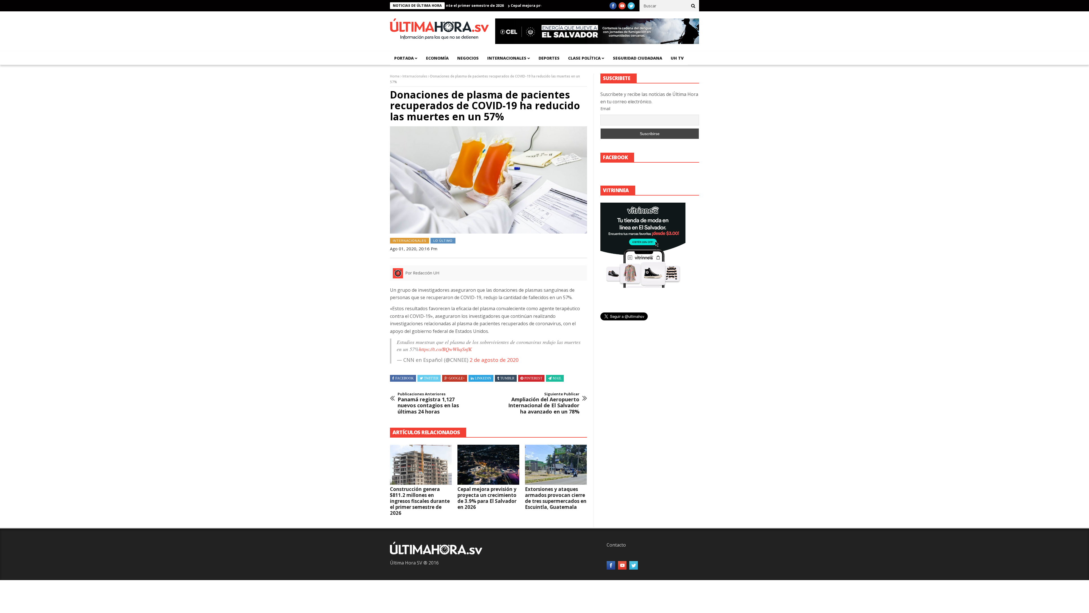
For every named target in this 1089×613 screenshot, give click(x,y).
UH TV (677, 58)
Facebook (404, 378)
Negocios (468, 58)
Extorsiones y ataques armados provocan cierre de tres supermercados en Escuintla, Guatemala (555, 498)
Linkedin (483, 378)
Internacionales (506, 58)
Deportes (549, 58)
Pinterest (533, 378)
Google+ (457, 378)
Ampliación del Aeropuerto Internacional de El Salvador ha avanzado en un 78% (543, 403)
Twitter (431, 378)
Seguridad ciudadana (637, 58)
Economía (437, 58)
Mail (557, 378)
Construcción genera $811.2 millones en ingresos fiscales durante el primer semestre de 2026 (420, 501)
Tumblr (507, 378)
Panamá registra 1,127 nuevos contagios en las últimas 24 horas (428, 403)
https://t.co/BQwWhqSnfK (445, 349)
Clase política (584, 58)
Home (395, 76)
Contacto (616, 545)
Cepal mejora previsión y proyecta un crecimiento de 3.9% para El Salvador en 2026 (486, 498)
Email (605, 108)
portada (404, 58)
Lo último (443, 240)
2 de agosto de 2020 (494, 359)
